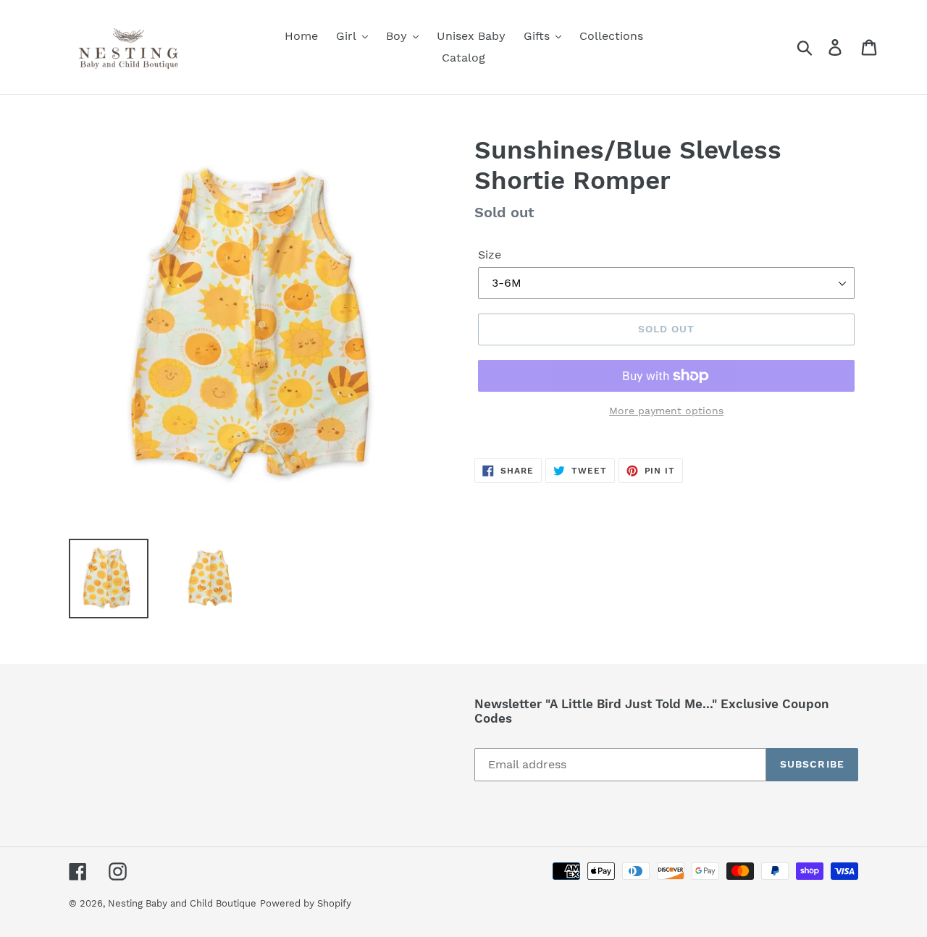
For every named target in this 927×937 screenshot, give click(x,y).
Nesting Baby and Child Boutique (182, 903)
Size (489, 254)
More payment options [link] (666, 410)
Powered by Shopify (305, 903)
